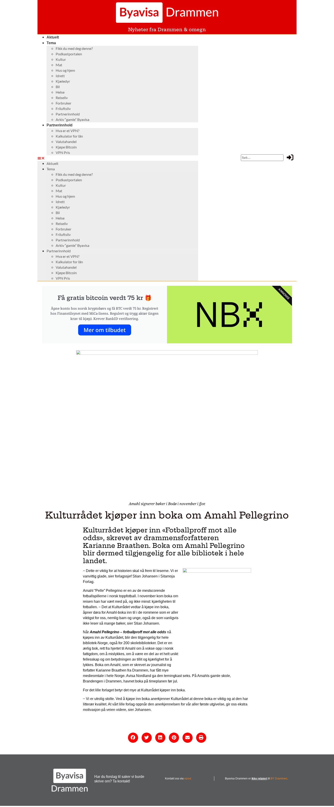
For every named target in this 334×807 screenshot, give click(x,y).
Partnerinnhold (68, 114)
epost (187, 778)
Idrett (60, 76)
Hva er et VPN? (67, 130)
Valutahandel (66, 141)
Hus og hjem (65, 70)
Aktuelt (53, 37)
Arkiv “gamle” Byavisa (72, 119)
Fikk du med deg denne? (74, 48)
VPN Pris (63, 152)
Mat (59, 65)
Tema (51, 43)
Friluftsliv (63, 108)
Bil (58, 86)
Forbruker (63, 103)
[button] (117, 158)
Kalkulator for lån (69, 136)
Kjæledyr (63, 81)
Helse (60, 92)
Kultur (61, 59)
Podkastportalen (69, 54)
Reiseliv (62, 97)
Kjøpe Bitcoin (66, 147)
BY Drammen (279, 778)
